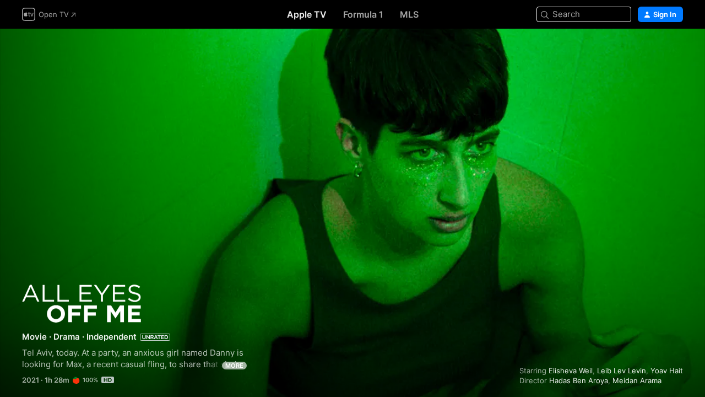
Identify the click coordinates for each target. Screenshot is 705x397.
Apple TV (307, 14)
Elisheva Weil (571, 370)
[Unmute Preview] (675, 50)
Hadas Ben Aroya (578, 380)
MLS (409, 14)
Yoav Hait (666, 370)
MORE (234, 365)
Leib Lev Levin (621, 370)
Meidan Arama (636, 380)
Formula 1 (363, 14)
